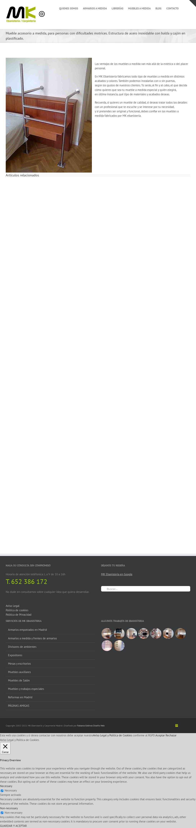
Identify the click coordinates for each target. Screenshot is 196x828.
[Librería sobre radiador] (156, 634)
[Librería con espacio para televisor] (143, 634)
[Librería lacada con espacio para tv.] (168, 633)
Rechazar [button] (171, 735)
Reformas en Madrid (20, 697)
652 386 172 (29, 581)
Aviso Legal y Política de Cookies (112, 735)
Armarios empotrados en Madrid (27, 630)
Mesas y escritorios (19, 663)
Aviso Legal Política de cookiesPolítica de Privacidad (18, 610)
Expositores (15, 655)
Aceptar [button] (160, 735)
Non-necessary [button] (9, 808)
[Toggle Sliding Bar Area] (192, 3)
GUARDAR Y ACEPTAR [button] (13, 826)
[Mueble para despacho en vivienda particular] (107, 646)
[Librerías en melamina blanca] (119, 646)
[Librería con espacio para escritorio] (131, 634)
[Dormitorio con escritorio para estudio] (107, 634)
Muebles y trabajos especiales (26, 689)
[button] (184, 8)
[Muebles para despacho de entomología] (180, 634)
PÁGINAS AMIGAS (18, 705)
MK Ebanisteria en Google (116, 574)
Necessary (11, 790)
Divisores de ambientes (22, 647)
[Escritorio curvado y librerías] (119, 634)
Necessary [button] (6, 786)
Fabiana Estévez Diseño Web (91, 725)
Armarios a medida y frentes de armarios (32, 638)
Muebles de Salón (19, 680)
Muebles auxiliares (19, 672)
